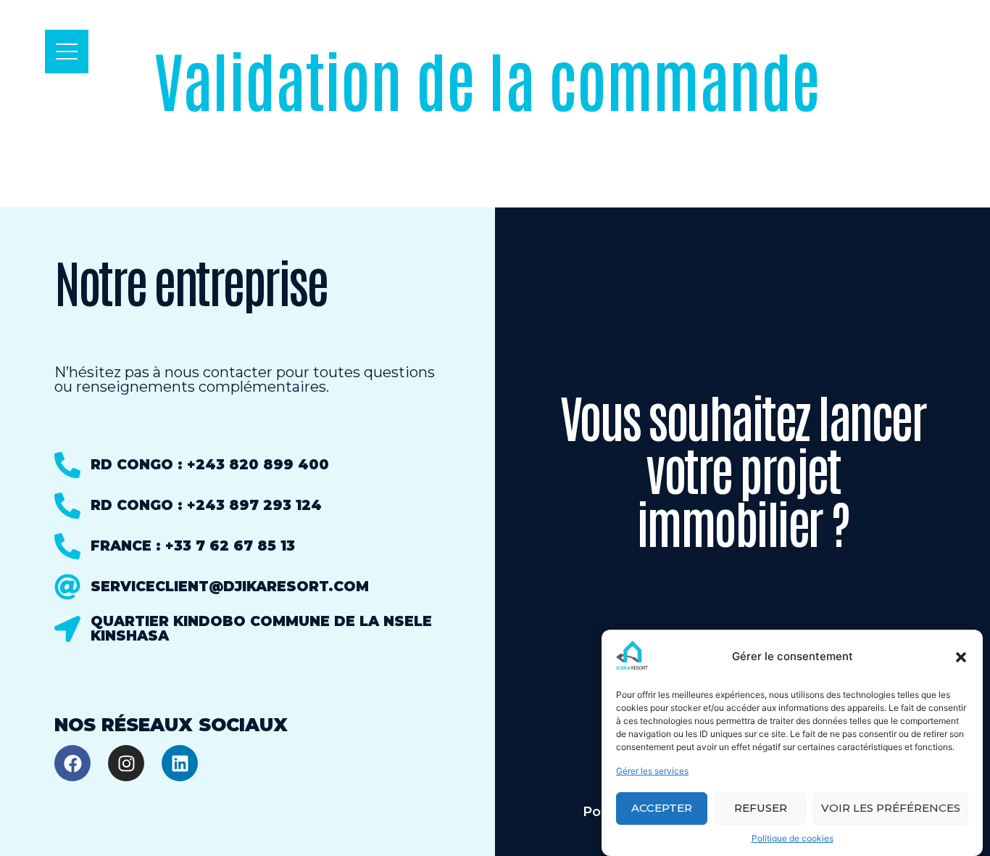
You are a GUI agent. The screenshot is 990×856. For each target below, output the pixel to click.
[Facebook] (72, 763)
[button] (961, 657)
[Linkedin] (180, 763)
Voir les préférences (890, 808)
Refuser (760, 808)
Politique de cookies (792, 838)
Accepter (661, 808)
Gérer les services (652, 770)
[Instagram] (126, 763)
